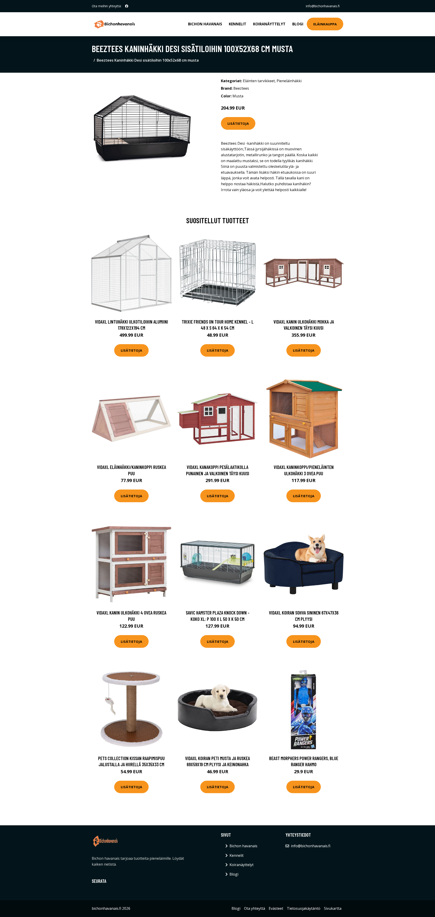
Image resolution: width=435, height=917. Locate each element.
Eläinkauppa (325, 24)
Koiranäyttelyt (269, 24)
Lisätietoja (238, 123)
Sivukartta (332, 908)
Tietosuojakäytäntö (303, 908)
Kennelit (237, 24)
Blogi (297, 24)
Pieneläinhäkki (289, 80)
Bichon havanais (205, 24)
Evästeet (276, 908)
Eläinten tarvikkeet (259, 80)
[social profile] (126, 6)
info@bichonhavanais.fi (323, 6)
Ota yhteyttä (254, 908)
